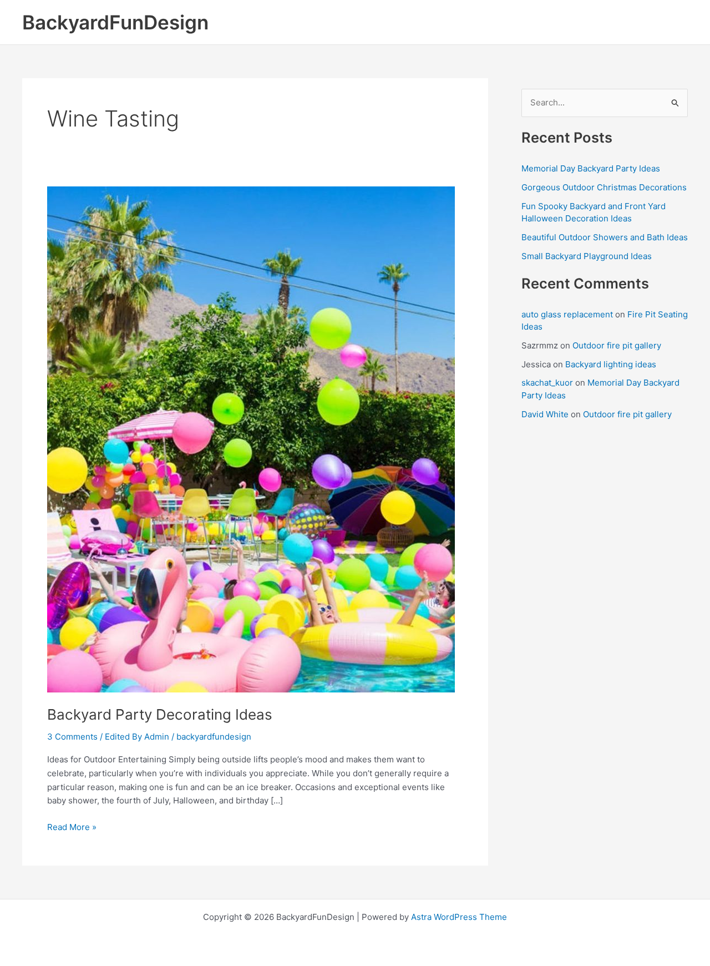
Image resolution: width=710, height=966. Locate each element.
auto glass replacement (567, 314)
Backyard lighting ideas (610, 364)
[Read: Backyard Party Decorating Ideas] (251, 438)
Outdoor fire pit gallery (616, 345)
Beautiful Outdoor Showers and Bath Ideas (604, 237)
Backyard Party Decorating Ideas (159, 714)
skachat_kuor (547, 382)
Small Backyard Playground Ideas (586, 256)
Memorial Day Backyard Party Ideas (590, 168)
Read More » (72, 827)
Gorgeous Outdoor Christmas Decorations (604, 187)
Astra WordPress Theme (459, 917)
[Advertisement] (604, 597)
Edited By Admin (137, 736)
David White (545, 414)
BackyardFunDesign (115, 22)
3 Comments (72, 736)
